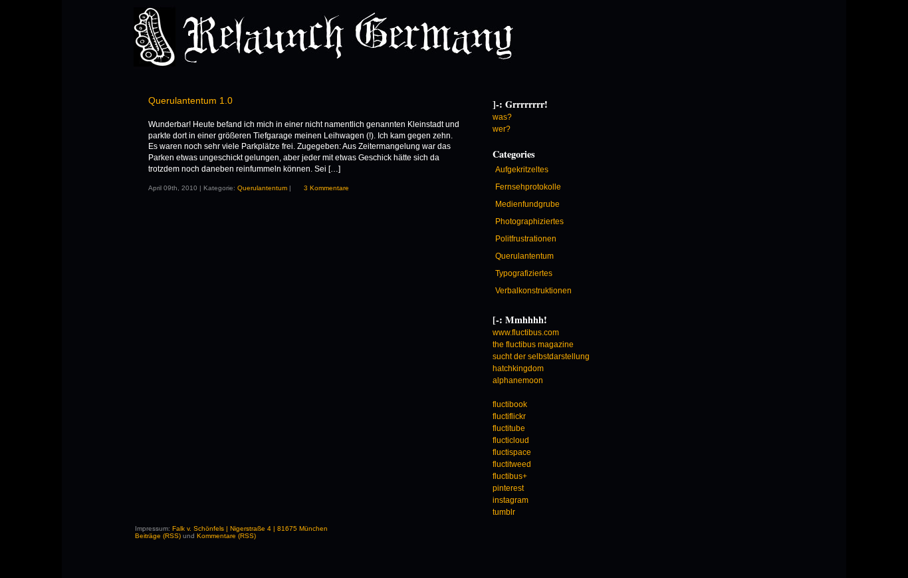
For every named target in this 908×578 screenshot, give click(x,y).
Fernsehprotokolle (528, 187)
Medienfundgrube (527, 204)
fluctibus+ (510, 476)
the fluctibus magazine (533, 344)
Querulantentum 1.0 (190, 100)
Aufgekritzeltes (521, 169)
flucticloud (511, 440)
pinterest (508, 488)
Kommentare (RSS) (226, 535)
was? (502, 117)
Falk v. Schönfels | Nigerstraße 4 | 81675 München (250, 528)
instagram (510, 500)
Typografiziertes (523, 273)
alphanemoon (518, 380)
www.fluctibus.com (526, 332)
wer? (502, 129)
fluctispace (512, 452)
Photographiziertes (529, 221)
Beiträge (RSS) (158, 535)
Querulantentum (262, 188)
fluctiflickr (509, 416)
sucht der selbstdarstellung (541, 356)
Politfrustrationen (525, 238)
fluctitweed (512, 464)
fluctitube (509, 428)
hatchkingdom (518, 368)
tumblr (504, 512)
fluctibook (510, 404)
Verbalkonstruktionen (533, 290)
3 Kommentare (326, 188)
